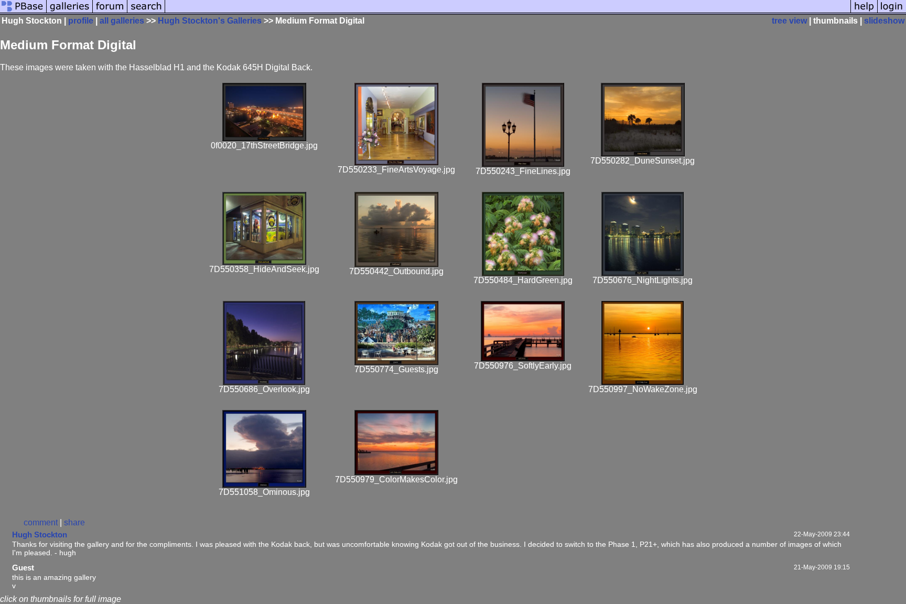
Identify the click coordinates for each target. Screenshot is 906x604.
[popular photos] (507, 11)
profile (80, 20)
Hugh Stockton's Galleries (210, 20)
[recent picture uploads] (70, 11)
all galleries (122, 20)
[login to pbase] (892, 11)
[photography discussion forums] (110, 11)
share (74, 522)
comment (41, 522)
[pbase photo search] (146, 11)
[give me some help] (864, 11)
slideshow (884, 20)
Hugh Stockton (39, 534)
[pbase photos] (23, 11)
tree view (789, 20)
